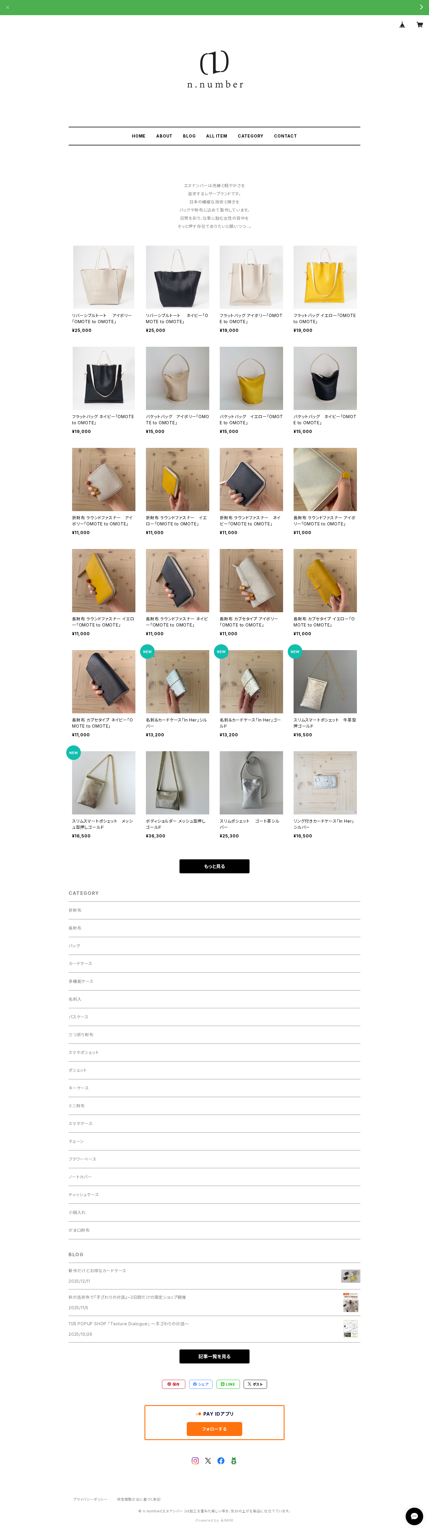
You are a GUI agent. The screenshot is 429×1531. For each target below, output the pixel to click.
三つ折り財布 (81, 1034)
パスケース (79, 1016)
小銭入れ (77, 1212)
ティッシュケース (84, 1194)
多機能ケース (81, 981)
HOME (139, 135)
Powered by (208, 1520)
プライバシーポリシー (90, 1499)
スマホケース (81, 1123)
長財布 (75, 927)
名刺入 (75, 999)
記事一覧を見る (214, 1356)
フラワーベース (83, 1159)
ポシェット (78, 1070)
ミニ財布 (77, 1105)
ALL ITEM (216, 135)
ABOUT (164, 135)
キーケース (79, 1087)
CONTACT (285, 135)
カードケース (81, 963)
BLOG (189, 135)
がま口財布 (79, 1230)
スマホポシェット (84, 1052)
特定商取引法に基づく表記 (139, 1499)
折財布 (75, 910)
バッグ (74, 945)
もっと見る (214, 866)
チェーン (76, 1141)
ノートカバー (80, 1176)
